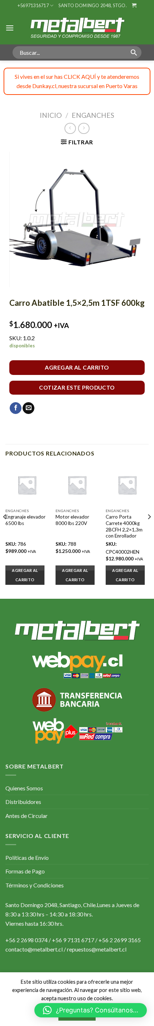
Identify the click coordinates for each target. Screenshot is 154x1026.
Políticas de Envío (27, 857)
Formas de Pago (25, 871)
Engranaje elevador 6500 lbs (25, 520)
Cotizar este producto (77, 387)
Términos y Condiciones (34, 885)
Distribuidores (23, 801)
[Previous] (5, 531)
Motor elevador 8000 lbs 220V (72, 520)
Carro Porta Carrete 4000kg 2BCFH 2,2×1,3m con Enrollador (124, 526)
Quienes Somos (24, 788)
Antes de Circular (26, 815)
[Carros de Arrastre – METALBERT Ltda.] (77, 27)
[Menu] (9, 28)
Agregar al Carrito (77, 367)
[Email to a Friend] (28, 408)
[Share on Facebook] (15, 408)
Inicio (51, 115)
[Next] (149, 531)
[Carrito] (134, 5)
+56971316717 (33, 5)
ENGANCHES (93, 115)
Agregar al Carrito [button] (25, 575)
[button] (90, 1010)
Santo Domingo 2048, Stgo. (92, 5)
